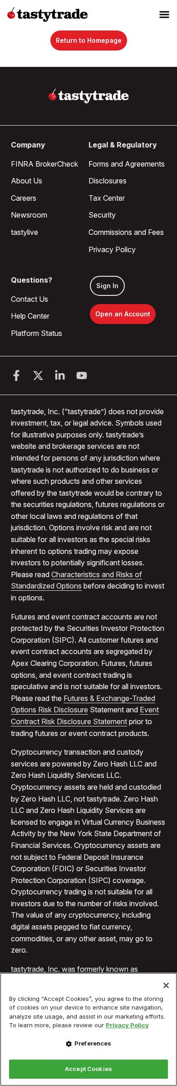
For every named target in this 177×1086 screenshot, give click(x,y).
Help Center (30, 315)
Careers (23, 198)
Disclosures (107, 180)
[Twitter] (38, 375)
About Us (26, 180)
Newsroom (29, 214)
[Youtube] (81, 375)
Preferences (92, 1043)
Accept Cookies (88, 1068)
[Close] (166, 985)
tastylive (24, 232)
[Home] (89, 96)
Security (102, 214)
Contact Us (29, 299)
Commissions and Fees (126, 232)
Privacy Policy (112, 249)
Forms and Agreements (126, 163)
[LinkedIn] (59, 375)
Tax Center (106, 198)
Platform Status (36, 333)
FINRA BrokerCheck (44, 163)
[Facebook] (16, 375)
